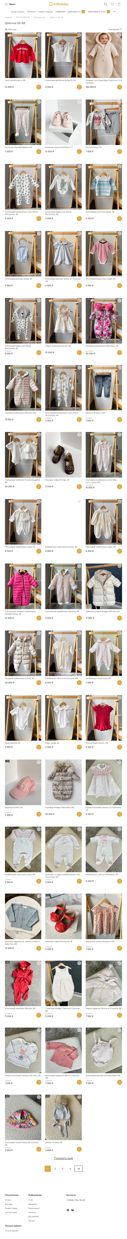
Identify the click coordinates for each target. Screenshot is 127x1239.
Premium (31, 11)
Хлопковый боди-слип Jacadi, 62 (100, 278)
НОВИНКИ (60, 11)
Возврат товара (11, 1208)
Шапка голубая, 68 (53, 1142)
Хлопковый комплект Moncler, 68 (20, 1008)
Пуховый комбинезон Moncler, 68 (20, 413)
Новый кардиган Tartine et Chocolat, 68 (103, 1008)
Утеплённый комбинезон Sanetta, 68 (62, 611)
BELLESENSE (33, 1217)
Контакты (32, 1212)
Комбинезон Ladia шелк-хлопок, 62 (61, 547)
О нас (30, 1200)
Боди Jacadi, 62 (52, 743)
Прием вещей (34, 1208)
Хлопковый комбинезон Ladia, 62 (20, 547)
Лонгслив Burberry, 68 (15, 80)
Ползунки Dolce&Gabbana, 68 (18, 147)
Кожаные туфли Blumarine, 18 (58, 941)
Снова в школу (17, 11)
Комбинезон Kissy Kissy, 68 (98, 678)
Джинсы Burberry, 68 (95, 413)
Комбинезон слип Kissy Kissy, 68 (20, 874)
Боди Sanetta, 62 (12, 743)
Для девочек (39, 17)
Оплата (8, 1200)
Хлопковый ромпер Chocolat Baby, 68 (103, 1075)
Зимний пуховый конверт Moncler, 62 (103, 611)
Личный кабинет (11, 1231)
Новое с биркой (45, 11)
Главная (8, 17)
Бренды (31, 1221)
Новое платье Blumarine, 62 (58, 346)
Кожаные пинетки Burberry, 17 (59, 147)
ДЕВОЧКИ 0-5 (74, 11)
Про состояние (11, 1212)
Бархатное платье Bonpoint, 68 (100, 941)
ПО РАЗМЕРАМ (23, 17)
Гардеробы (32, 1204)
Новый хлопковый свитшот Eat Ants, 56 (23, 1075)
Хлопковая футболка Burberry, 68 (60, 80)
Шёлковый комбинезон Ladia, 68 (100, 547)
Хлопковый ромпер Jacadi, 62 (18, 278)
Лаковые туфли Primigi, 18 (57, 480)
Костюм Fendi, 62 (94, 147)
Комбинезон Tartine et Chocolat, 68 (61, 678)
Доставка (8, 1204)
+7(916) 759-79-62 (75, 1200)
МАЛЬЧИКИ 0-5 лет (97, 11)
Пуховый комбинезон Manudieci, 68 (102, 346)
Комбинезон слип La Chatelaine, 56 (102, 874)
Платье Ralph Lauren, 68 (97, 743)
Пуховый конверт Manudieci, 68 (59, 807)
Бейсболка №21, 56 (14, 807)
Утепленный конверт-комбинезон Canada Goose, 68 (20, 612)
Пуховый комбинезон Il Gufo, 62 (19, 678)
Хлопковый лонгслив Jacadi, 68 (100, 212)
